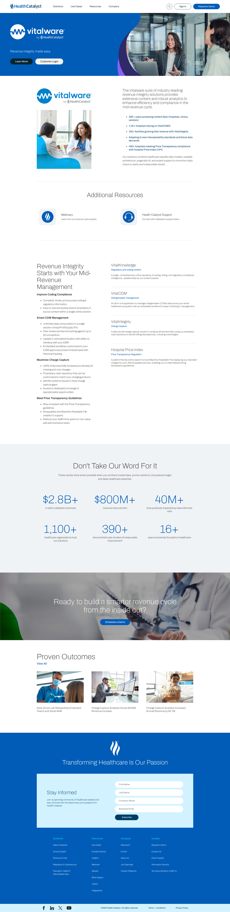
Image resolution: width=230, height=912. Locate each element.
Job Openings (127, 865)
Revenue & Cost (60, 858)
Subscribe (127, 817)
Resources (95, 6)
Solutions (58, 6)
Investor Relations (128, 871)
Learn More (21, 61)
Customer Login (49, 61)
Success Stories (99, 852)
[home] (29, 6)
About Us (125, 858)
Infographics (97, 890)
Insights (95, 858)
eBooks (95, 871)
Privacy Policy (182, 908)
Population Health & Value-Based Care (61, 872)
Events (124, 852)
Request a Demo (206, 6)
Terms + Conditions (157, 908)
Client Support (157, 858)
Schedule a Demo (115, 622)
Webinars (96, 865)
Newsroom (125, 845)
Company (114, 6)
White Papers (97, 877)
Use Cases (76, 6)
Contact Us (156, 852)
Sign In (182, 6)
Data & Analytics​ (60, 845)
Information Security (160, 865)
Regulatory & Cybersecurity (65, 865)
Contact (155, 838)
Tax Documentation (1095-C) (164, 871)
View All (42, 663)
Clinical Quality (59, 852)
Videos (95, 884)
